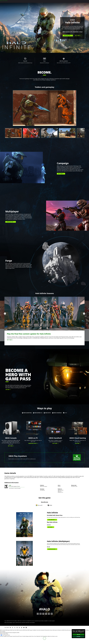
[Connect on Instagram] (49, 614)
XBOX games (8, 630)
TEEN (10, 485)
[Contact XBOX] (10, 627)
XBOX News (25, 630)
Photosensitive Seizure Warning (50, 630)
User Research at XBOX (60, 630)
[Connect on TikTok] (52, 614)
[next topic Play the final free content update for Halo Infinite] (84, 313)
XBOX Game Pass (13, 630)
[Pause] (2, 51)
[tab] (13, 133)
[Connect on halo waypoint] (38, 614)
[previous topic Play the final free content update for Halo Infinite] (5, 313)
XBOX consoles (2, 630)
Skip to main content (3, 0)
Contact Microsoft (15, 636)
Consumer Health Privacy (4, 636)
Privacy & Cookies (22, 636)
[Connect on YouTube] (40, 614)
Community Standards (40, 630)
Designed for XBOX (15, 632)
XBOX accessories (20, 630)
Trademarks (38, 636)
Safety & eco (50, 636)
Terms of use (34, 636)
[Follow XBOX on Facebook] (12, 627)
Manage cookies (28, 636)
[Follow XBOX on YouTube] (24, 627)
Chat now (78, 634)
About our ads (54, 636)
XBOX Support (30, 630)
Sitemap (10, 636)
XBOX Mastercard (6, 632)
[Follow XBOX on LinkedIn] (26, 627)
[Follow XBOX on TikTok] (21, 627)
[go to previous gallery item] (14, 108)
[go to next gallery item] (75, 108)
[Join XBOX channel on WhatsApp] (19, 627)
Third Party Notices (44, 636)
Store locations (2, 631)
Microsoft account (68, 630)
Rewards (1, 632)
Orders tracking (85, 630)
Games (11, 632)
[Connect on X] (46, 614)
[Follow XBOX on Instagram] (17, 627)
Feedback (34, 630)
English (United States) (4, 633)
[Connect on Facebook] (43, 614)
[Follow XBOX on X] (15, 627)
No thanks (78, 636)
